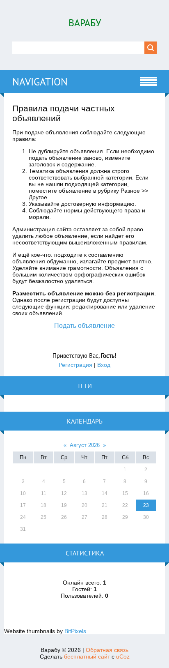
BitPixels (75, 631)
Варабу (85, 22)
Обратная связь (107, 650)
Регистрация (75, 365)
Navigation (40, 81)
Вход (103, 365)
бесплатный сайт (87, 656)
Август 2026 (85, 445)
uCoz (123, 656)
